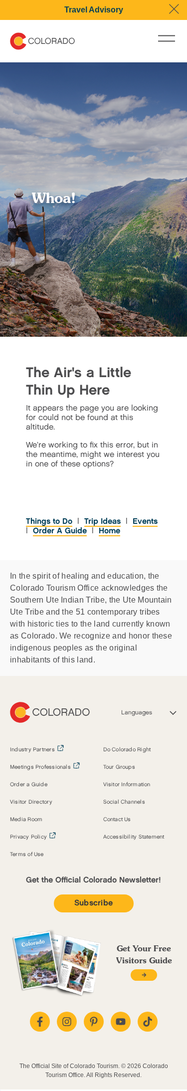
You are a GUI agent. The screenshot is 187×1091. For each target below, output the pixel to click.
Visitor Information (127, 784)
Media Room (26, 819)
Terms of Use (27, 854)
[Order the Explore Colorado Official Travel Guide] (144, 975)
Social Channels (124, 802)
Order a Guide (28, 784)
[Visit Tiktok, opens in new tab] (148, 1022)
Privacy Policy (28, 837)
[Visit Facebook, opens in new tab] (40, 1022)
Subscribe (93, 903)
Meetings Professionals (40, 767)
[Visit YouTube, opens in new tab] (121, 1022)
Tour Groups (119, 767)
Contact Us (117, 819)
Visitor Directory (31, 802)
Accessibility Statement (134, 837)
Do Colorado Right (127, 749)
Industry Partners (32, 749)
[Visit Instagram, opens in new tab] (67, 1022)
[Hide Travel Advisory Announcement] (174, 9)
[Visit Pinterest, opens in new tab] (94, 1022)
